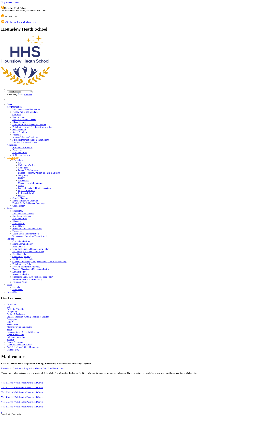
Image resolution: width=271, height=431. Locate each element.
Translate (28, 94)
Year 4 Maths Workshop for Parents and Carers (22, 397)
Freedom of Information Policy (26, 266)
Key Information (14, 107)
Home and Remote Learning (25, 200)
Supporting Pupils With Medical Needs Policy (32, 277)
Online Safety (18, 206)
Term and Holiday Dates (23, 213)
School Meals (18, 223)
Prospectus (17, 150)
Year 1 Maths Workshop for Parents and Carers (22, 383)
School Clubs (18, 226)
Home (9, 104)
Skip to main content (10, 2)
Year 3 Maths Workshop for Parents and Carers (22, 392)
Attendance (17, 221)
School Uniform (19, 152)
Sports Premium (19, 132)
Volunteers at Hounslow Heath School (29, 236)
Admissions (12, 145)
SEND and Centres (21, 155)
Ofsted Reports (19, 122)
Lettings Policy (19, 272)
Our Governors (19, 117)
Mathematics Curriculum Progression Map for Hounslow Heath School (33, 368)
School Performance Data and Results (29, 124)
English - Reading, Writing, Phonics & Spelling (39, 173)
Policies (10, 239)
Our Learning (13, 157)
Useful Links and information (25, 233)
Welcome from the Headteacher (26, 109)
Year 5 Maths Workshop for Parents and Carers (22, 402)
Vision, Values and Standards (25, 112)
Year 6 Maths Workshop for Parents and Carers (22, 406)
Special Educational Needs (24, 119)
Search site (6, 414)
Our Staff (16, 114)
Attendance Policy (20, 274)
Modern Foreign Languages (30, 183)
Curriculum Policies (21, 241)
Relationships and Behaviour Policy (28, 251)
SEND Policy (18, 246)
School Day (17, 211)
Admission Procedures (22, 147)
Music (21, 185)
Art (19, 162)
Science (21, 195)
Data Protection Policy (22, 264)
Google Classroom (20, 198)
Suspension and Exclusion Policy (27, 279)
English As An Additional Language (28, 203)
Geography (23, 175)
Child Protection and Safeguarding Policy (30, 249)
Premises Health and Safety (24, 142)
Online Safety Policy (21, 256)
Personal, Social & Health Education (34, 188)
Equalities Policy (19, 254)
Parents (10, 208)
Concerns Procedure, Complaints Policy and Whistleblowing (39, 261)
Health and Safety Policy (23, 259)
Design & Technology (28, 170)
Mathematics (23, 180)
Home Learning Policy (22, 244)
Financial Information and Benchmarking (30, 140)
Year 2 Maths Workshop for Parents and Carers (22, 387)
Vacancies (16, 135)
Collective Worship (26, 165)
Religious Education (27, 193)
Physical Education (26, 190)
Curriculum (17, 160)
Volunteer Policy (19, 282)
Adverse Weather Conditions (25, 137)
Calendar (16, 287)
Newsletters (17, 289)
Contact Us (12, 292)
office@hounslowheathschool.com (20, 22)
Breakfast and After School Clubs (27, 228)
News (9, 284)
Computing (23, 168)
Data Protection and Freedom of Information (32, 127)
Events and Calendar (21, 216)
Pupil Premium (19, 129)
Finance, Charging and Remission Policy (30, 269)
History (21, 178)
